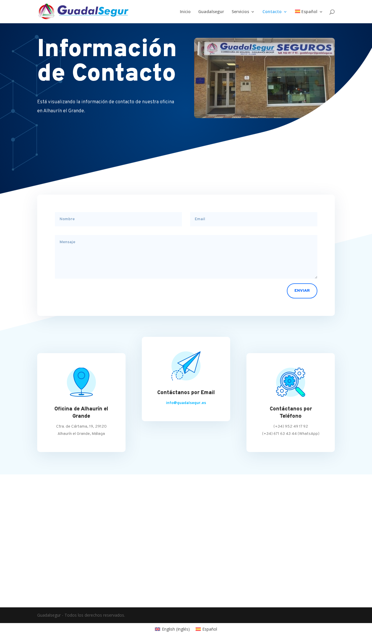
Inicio (185, 12)
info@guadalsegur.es (186, 403)
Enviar (302, 290)
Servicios (240, 12)
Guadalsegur (211, 12)
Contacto (272, 12)
